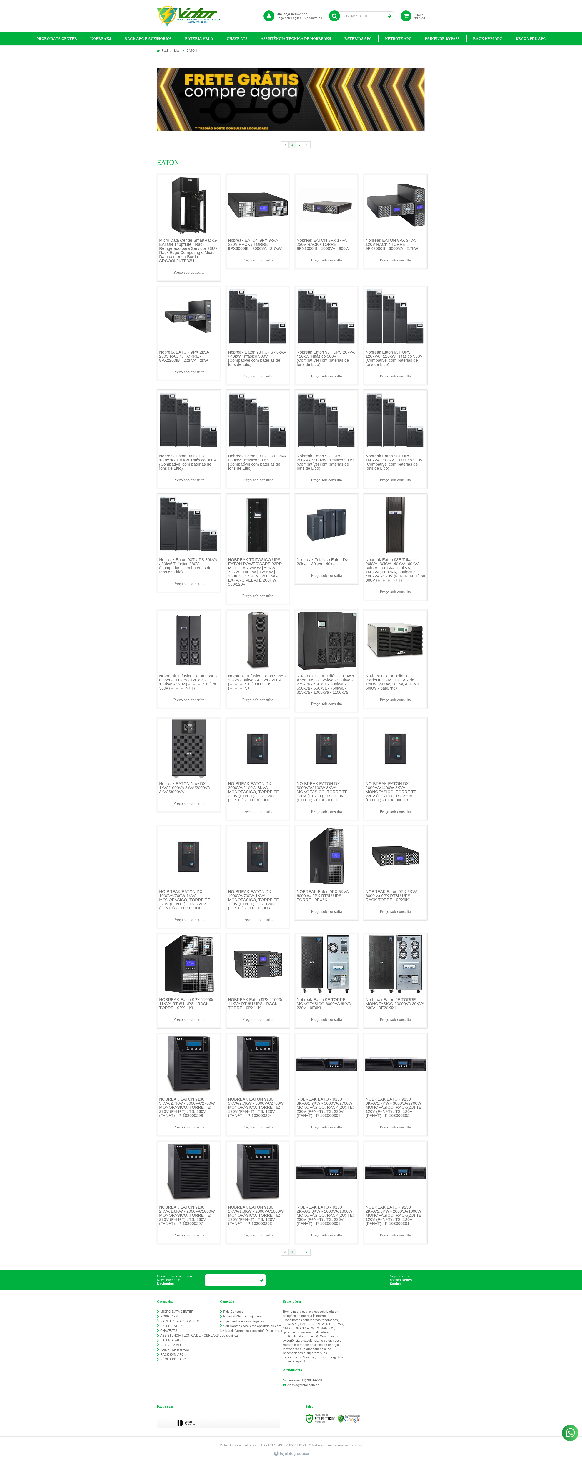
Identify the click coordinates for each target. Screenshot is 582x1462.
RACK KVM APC (172, 1354)
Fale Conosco (233, 1311)
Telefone (305, 1380)
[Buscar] (390, 16)
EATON (192, 50)
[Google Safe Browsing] (349, 1418)
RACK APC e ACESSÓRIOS (180, 1321)
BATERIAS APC (171, 1340)
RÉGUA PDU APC (173, 1359)
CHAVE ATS (168, 1330)
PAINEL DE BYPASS (174, 1350)
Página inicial (170, 50)
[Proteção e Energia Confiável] (189, 16)
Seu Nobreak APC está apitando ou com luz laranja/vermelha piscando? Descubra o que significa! (251, 1330)
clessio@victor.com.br (303, 1385)
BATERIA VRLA (171, 1326)
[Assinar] (262, 1280)
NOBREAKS (169, 1316)
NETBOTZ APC (171, 1345)
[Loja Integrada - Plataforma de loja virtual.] (291, 1453)
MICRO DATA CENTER (176, 1311)
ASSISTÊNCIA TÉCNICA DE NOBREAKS (189, 1335)
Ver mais (189, 227)
